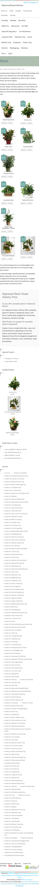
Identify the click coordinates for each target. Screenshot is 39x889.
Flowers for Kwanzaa (27, 838)
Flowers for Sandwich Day (12, 772)
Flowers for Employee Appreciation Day (16, 604)
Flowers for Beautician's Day (13, 812)
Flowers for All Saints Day (12, 766)
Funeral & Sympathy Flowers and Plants (12, 69)
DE (4, 884)
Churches (12, 15)
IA (22, 884)
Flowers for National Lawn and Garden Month (18, 691)
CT (1, 884)
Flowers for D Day (10, 795)
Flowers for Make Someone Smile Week (16, 548)
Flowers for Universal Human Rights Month (17, 841)
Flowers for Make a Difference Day (14, 717)
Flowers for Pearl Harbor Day (13, 827)
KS (25, 884)
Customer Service (6, 863)
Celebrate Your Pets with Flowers (14, 852)
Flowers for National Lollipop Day (14, 543)
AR (31, 881)
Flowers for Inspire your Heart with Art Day (17, 493)
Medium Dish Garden (27, 200)
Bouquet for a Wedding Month (13, 846)
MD (37, 884)
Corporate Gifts (7, 37)
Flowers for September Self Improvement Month (18, 659)
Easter (29, 37)
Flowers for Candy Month (12, 818)
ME (33, 884)
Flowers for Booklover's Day (13, 575)
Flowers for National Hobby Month (14, 499)
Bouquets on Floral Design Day (13, 528)
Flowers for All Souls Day (12, 769)
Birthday (13, 20)
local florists (11, 873)
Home (1, 69)
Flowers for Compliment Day (13, 487)
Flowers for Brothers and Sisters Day (15, 734)
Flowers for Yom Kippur (11, 703)
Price (4, 53)
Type (10, 53)
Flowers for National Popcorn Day (14, 481)
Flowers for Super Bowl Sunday (13, 508)
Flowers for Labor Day (11, 633)
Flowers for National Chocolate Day (15, 723)
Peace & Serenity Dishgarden (28, 254)
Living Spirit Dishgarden (8, 256)
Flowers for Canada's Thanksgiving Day (16, 708)
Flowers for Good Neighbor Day (14, 650)
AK (25, 881)
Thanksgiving (14, 48)
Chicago (28, 879)
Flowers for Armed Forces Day (13, 748)
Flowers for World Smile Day (13, 697)
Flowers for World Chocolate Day (14, 537)
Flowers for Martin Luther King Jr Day (15, 484)
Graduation (17, 42)
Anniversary (15, 26)
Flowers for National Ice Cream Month (16, 560)
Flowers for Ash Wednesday (12, 610)
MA (16, 886)
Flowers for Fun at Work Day (13, 490)
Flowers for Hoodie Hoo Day (13, 525)
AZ (28, 881)
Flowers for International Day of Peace (16, 647)
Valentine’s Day (20, 37)
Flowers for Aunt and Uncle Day (13, 554)
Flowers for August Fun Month (13, 598)
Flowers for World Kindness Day (14, 780)
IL (17, 884)
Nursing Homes (32, 873)
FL (6, 884)
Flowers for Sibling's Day (12, 674)
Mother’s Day (6, 42)
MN (22, 886)
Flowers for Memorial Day (12, 754)
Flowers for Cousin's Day (12, 551)
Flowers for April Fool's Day (12, 665)
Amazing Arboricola (8, 173)
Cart (4, 122)
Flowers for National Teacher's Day (15, 743)
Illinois (24, 879)
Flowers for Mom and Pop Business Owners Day (18, 624)
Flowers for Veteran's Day (12, 777)
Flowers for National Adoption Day (14, 783)
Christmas (24, 48)
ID (15, 884)
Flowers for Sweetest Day (12, 714)
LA (30, 884)
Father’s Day (27, 42)
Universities (4, 15)
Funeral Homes (27, 11)
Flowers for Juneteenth (20, 473)
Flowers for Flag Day (10, 807)
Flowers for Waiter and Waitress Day (15, 751)
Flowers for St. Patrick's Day (13, 618)
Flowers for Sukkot (27, 703)
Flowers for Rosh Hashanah (12, 653)
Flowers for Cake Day (11, 786)
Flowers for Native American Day (14, 706)
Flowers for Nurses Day (11, 740)
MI (19, 886)
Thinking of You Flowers (11, 358)
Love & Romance (25, 31)
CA (33, 881)
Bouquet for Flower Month (12, 763)
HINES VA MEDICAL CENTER (12, 455)
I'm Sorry (7, 473)
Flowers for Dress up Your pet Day (14, 479)
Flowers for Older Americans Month (15, 760)
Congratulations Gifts (11, 361)
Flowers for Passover (11, 679)
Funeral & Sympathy (9, 31)
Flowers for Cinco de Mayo (12, 737)
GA (9, 884)
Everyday (5, 20)
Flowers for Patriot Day (11, 642)
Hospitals (18, 11)
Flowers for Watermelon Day (13, 566)
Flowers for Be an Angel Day (12, 586)
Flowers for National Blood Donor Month (16, 502)
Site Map (3, 866)
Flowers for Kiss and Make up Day (14, 589)
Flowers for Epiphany (11, 496)
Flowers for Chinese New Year (13, 511)
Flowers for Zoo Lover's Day (13, 671)
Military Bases (11, 875)
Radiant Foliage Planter (8, 120)
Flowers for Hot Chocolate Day (13, 849)
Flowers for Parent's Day (12, 557)
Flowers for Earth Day (27, 679)
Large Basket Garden (8, 200)
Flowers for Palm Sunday (12, 676)
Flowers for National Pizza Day (13, 516)
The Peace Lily (28, 120)
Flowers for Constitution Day (13, 644)
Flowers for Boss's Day (11, 711)
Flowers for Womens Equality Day (14, 592)
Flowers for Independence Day (13, 534)
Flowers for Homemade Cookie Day (15, 694)
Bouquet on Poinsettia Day (12, 830)
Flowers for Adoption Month (13, 789)
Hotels (11, 11)
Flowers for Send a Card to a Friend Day (16, 513)
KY (28, 884)
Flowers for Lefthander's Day (13, 580)
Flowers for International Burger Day (15, 757)
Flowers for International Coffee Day (15, 656)
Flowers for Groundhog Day (13, 505)
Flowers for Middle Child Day (13, 577)
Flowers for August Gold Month (14, 601)
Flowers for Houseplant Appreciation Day (16, 476)
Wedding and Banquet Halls (23, 875)
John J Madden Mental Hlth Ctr (13, 452)
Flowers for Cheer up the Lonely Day (15, 540)
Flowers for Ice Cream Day (12, 545)
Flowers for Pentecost (11, 801)
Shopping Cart (34, 2)
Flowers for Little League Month (14, 662)
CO (37, 881)
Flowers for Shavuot (24, 795)
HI (12, 884)
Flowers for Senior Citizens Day (13, 583)
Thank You (5, 26)
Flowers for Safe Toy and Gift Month (15, 844)
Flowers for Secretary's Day (12, 682)
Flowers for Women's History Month (15, 627)
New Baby (21, 20)
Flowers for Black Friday (27, 786)
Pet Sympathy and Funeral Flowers (14, 855)
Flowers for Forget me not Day (13, 775)
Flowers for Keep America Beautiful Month (16, 688)
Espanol (26, 2)
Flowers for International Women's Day (16, 612)
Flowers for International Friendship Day (16, 569)
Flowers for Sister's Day (11, 572)
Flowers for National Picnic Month (14, 563)
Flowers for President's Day (12, 522)
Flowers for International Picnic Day (15, 809)
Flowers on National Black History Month (16, 531)
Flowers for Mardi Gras (11, 607)
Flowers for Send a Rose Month (13, 815)
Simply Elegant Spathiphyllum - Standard (8, 227)
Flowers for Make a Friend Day (13, 519)
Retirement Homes (22, 873)
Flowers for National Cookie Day (14, 824)
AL (22, 881)
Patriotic (5, 48)
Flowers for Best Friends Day (13, 798)
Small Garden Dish (28, 147)
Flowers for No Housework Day (13, 668)
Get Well (25, 26)
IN (20, 884)
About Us (17, 863)
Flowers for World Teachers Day (14, 700)
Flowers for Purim (10, 621)
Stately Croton (8, 147)
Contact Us (27, 863)
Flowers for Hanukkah (11, 838)
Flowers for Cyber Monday (12, 821)
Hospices (3, 875)
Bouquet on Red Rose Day (12, 804)
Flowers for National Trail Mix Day (14, 595)
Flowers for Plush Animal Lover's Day (15, 720)
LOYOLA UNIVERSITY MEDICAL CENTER (16, 449)
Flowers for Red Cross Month (13, 630)
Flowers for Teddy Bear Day (12, 639)
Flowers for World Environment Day (15, 792)
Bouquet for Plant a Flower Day (13, 615)
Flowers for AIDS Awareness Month (15, 726)
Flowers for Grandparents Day (13, 636)
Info (11, 122)
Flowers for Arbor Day (11, 685)
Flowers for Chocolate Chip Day (14, 745)
